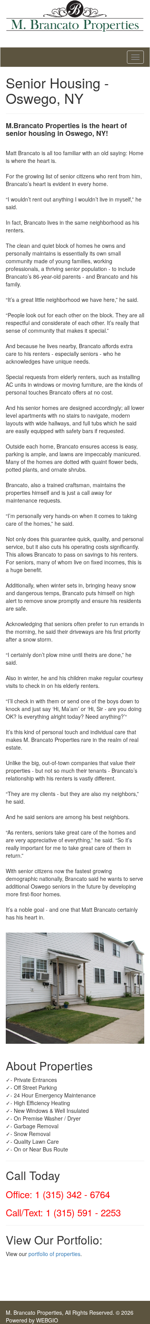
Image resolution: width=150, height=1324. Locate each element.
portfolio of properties (54, 1254)
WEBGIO (47, 1320)
